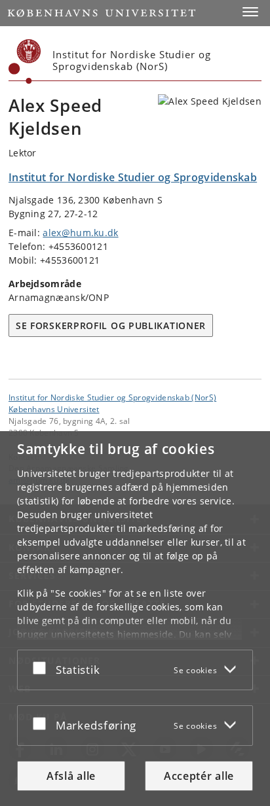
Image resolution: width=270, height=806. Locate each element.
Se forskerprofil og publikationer (111, 325)
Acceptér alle (199, 776)
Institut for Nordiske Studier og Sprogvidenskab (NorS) (112, 397)
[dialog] (135, 618)
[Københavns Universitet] (25, 61)
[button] (250, 11)
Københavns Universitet (54, 409)
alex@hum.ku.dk (80, 232)
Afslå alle (71, 776)
